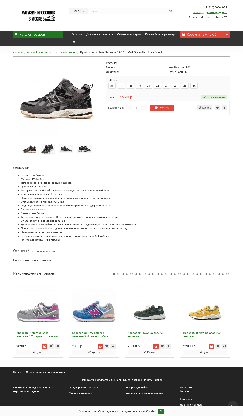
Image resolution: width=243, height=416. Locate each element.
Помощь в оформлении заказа (143, 393)
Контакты (186, 398)
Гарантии (186, 387)
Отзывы (185, 391)
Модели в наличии (80, 393)
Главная (18, 52)
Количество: (116, 107)
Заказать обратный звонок (210, 11)
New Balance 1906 (38, 52)
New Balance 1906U (65, 52)
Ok (161, 411)
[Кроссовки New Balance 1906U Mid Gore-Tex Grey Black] (29, 148)
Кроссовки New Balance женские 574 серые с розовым (37, 334)
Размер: (115, 80)
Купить (164, 108)
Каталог (32, 34)
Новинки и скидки (191, 404)
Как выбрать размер (160, 34)
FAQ (73, 42)
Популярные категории (83, 387)
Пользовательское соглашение (45, 372)
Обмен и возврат (129, 34)
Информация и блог (136, 387)
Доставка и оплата (99, 34)
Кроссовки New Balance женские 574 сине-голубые (90, 334)
